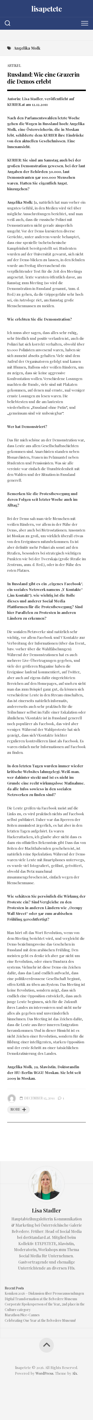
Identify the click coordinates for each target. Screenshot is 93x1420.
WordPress (44, 1373)
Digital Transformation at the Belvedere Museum (41, 1299)
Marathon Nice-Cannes (22, 1315)
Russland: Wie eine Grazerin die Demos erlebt (43, 77)
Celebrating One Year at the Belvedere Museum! (40, 1320)
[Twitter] (46, 35)
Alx (74, 1373)
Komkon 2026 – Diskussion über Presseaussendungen (44, 1293)
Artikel (14, 65)
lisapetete (46, 8)
